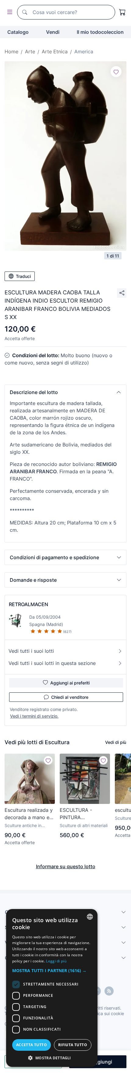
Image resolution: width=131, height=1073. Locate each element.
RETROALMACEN (28, 604)
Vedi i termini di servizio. (34, 716)
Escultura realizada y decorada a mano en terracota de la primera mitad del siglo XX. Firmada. (29, 814)
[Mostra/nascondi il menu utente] (8, 12)
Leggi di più (56, 961)
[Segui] (116, 71)
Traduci (23, 276)
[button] (65, 392)
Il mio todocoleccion (100, 32)
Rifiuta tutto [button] (72, 1044)
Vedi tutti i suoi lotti (31, 651)
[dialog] (51, 988)
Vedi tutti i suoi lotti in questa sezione (52, 663)
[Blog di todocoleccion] (109, 991)
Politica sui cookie (106, 1013)
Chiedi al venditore (69, 697)
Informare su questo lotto (65, 866)
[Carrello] (122, 12)
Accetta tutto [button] (31, 1044)
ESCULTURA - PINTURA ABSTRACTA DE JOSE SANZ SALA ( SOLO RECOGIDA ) (82, 814)
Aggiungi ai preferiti (70, 682)
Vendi (52, 32)
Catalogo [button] (18, 32)
